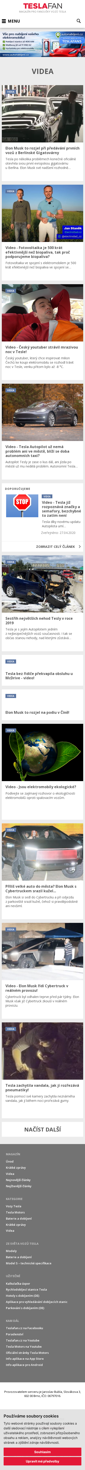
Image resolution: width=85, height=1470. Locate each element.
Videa (10, 1174)
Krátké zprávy (16, 1168)
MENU (14, 21)
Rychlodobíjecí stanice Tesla (26, 1289)
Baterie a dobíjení (19, 1218)
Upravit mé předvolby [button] (42, 1461)
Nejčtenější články (19, 1186)
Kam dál (12, 1321)
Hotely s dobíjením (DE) (22, 1296)
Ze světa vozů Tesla (22, 1244)
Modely (11, 1251)
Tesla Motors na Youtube (24, 1346)
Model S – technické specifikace (28, 1263)
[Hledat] (78, 21)
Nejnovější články (18, 1180)
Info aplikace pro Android (24, 1365)
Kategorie (14, 1199)
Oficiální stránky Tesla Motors (27, 1353)
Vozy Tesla (13, 1206)
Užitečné (13, 1276)
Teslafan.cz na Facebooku (24, 1328)
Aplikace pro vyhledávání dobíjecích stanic (37, 1302)
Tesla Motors (15, 1212)
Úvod (10, 1161)
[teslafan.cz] (42, 44)
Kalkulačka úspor (18, 1283)
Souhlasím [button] (42, 1452)
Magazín (13, 1154)
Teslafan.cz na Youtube (22, 1340)
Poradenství (14, 1334)
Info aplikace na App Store (25, 1359)
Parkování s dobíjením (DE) (25, 1308)
